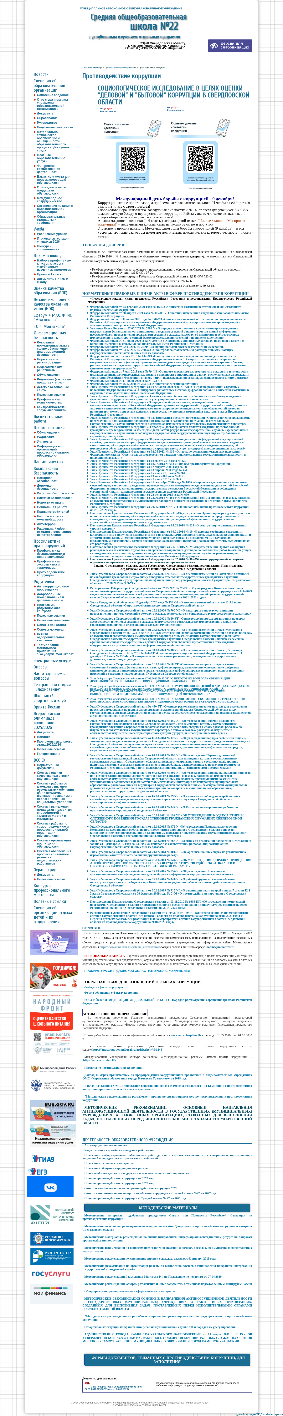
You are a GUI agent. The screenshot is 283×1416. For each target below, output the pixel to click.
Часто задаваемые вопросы (51, 676)
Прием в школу (48, 255)
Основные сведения (53, 95)
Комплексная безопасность (46, 471)
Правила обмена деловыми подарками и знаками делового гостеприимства (136, 1173)
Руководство (47, 122)
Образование (47, 118)
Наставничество (48, 461)
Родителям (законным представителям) (54, 381)
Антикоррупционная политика (105, 1145)
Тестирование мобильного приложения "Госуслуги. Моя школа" (55, 649)
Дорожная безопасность (48, 487)
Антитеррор (46, 524)
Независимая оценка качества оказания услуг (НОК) (53, 304)
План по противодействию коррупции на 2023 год (118, 1183)
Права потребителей (53, 511)
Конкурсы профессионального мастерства (52, 890)
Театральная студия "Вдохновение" (52, 687)
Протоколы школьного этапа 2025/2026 (54, 743)
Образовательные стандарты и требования (51, 219)
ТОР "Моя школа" (49, 326)
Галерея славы (48, 753)
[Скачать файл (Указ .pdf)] (88, 1386)
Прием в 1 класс (49, 274)
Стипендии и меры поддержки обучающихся (51, 190)
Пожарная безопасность (48, 479)
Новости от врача (50, 502)
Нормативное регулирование (49, 361)
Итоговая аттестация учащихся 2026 (53, 240)
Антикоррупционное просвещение (53, 588)
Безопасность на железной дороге (50, 518)
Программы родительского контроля (48, 608)
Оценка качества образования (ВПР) (50, 291)
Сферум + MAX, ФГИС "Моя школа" (53, 317)
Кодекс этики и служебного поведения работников (119, 1150)
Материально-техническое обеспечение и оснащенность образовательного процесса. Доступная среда (53, 141)
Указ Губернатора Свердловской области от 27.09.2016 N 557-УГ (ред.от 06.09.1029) (113, 1388)
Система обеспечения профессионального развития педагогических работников (54, 857)
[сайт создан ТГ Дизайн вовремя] (259, 1414)
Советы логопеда (50, 629)
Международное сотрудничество (49, 200)
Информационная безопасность (50, 335)
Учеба (39, 229)
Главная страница (93, 68)
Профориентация (49, 427)
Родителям (45, 437)
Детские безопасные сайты (53, 389)
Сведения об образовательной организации (49, 85)
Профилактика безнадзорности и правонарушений (51, 553)
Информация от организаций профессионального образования (53, 451)
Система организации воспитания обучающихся (54, 843)
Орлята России (47, 707)
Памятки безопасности (54, 498)
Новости (41, 74)
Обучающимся (48, 374)
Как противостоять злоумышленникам (52, 409)
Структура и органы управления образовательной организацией (52, 104)
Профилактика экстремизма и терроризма (48, 564)
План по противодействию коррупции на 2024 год (118, 1178)
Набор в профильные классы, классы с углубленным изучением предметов (54, 265)
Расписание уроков (52, 234)
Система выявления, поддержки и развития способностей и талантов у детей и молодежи (54, 812)
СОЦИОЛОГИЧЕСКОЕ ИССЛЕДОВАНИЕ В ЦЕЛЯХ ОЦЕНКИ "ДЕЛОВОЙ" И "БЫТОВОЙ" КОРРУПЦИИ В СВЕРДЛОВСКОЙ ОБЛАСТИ (174, 95)
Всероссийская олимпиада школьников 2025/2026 (47, 720)
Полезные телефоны (53, 620)
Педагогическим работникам (49, 369)
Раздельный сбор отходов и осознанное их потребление (54, 531)
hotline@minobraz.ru (220, 947)
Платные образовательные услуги (51, 158)
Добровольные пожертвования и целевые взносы (50, 597)
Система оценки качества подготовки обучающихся (53, 775)
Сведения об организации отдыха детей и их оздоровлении (53, 914)
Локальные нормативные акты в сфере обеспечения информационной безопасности (53, 348)
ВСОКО (39, 760)
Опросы (40, 667)
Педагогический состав (55, 127)
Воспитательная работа (48, 419)
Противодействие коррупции (51, 574)
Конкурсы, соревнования (48, 248)
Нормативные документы (48, 767)
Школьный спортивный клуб (50, 698)
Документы (45, 113)
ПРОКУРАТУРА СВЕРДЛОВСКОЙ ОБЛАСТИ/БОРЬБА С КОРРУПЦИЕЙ (137, 970)
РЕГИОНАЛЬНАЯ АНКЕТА (104, 955)
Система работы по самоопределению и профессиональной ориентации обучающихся (53, 829)
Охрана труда (46, 869)
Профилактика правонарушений (49, 543)
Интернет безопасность (55, 493)
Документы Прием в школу (52, 280)
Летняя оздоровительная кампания (50, 637)
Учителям (44, 441)
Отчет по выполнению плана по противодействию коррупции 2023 (130, 1188)
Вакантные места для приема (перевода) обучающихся (53, 179)
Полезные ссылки (51, 394)
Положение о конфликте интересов (108, 1163)
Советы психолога (51, 625)
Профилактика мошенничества (49, 401)
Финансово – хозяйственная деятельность (48, 169)
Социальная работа (52, 507)
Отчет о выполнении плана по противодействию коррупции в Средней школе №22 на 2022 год (150, 1193)
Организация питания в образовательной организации (55, 209)
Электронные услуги (52, 660)
